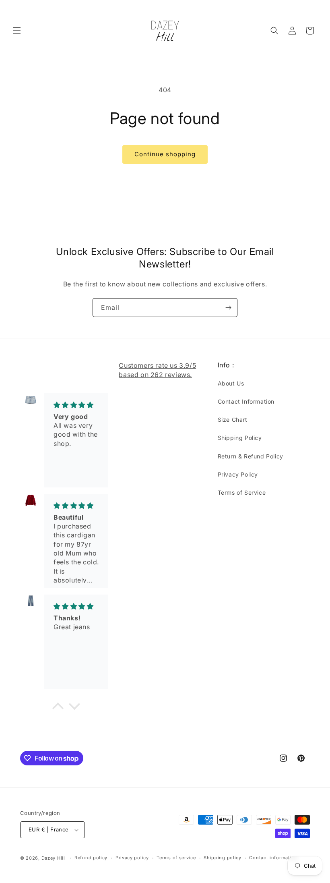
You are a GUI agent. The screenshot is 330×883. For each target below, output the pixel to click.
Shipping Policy (240, 437)
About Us (231, 383)
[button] (17, 30)
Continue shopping (165, 154)
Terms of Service (242, 492)
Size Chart (233, 419)
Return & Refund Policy (250, 456)
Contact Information (246, 401)
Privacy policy (132, 857)
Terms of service (176, 857)
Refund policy (90, 857)
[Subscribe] (228, 307)
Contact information (273, 857)
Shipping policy (222, 857)
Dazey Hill (53, 858)
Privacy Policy (238, 474)
